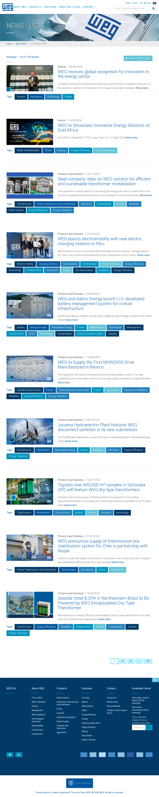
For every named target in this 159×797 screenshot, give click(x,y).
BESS (32, 333)
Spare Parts (61, 732)
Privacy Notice (43, 792)
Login (148, 3)
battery (21, 327)
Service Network (113, 706)
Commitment (89, 263)
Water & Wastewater (28, 150)
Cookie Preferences (82, 783)
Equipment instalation (135, 390)
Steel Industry (16, 210)
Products (35, 7)
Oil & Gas (86, 698)
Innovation (36, 96)
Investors (65, 7)
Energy (85, 719)
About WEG (20, 7)
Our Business (37, 730)
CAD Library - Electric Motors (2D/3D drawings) (140, 700)
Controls (60, 713)
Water (84, 710)
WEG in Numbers (39, 702)
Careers (135, 3)
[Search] (153, 8)
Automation (115, 327)
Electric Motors (63, 698)
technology (53, 96)
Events (61, 120)
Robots (79, 512)
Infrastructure (33, 270)
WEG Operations (38, 715)
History (35, 706)
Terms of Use (78, 792)
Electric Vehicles (111, 263)
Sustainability (104, 203)
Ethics (76, 7)
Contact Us (111, 698)
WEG (6, 7)
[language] (155, 3)
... (139, 661)
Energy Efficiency (80, 150)
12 (148, 661)
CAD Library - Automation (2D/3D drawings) (140, 710)
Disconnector (24, 449)
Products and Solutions (70, 174)
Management (134, 327)
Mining (85, 731)
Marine (85, 702)
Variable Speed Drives (29, 390)
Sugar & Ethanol (88, 727)
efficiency (86, 203)
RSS (88, 792)
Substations (43, 449)
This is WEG (37, 698)
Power (68, 96)
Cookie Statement (60, 792)
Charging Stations (48, 263)
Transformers (24, 203)
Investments (43, 512)
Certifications (37, 734)
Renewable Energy (62, 327)
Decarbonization (84, 270)
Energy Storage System (90, 333)
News (128, 3)
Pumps (50, 390)
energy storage (38, 327)
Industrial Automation (66, 717)
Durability (103, 270)
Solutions (50, 7)
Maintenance (97, 327)
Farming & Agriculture (91, 723)
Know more (142, 88)
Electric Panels (63, 721)
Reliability (134, 203)
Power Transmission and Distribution (56, 203)
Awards (62, 66)
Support (88, 7)
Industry (61, 150)
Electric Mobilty (25, 263)
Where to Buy (112, 702)
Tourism (132, 626)
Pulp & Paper (87, 736)
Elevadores (87, 569)
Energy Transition (62, 210)
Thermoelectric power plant (74, 390)
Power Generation (105, 150)
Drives (59, 709)
